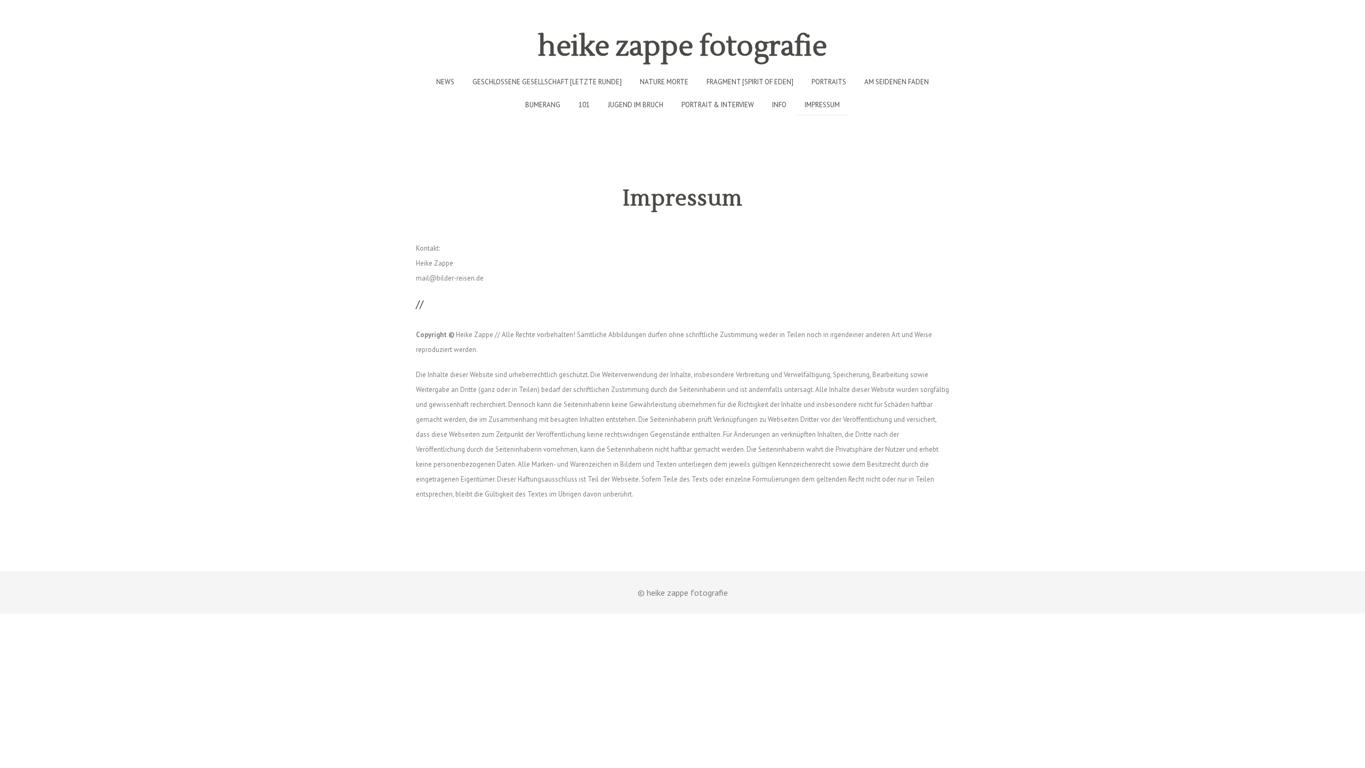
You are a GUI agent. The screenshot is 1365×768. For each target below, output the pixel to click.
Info (779, 104)
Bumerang (542, 104)
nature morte (664, 81)
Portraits (829, 81)
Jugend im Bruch (635, 104)
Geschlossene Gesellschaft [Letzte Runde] (547, 81)
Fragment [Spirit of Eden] (749, 81)
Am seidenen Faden (896, 81)
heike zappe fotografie (682, 47)
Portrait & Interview (717, 104)
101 (584, 104)
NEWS (445, 81)
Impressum (822, 104)
